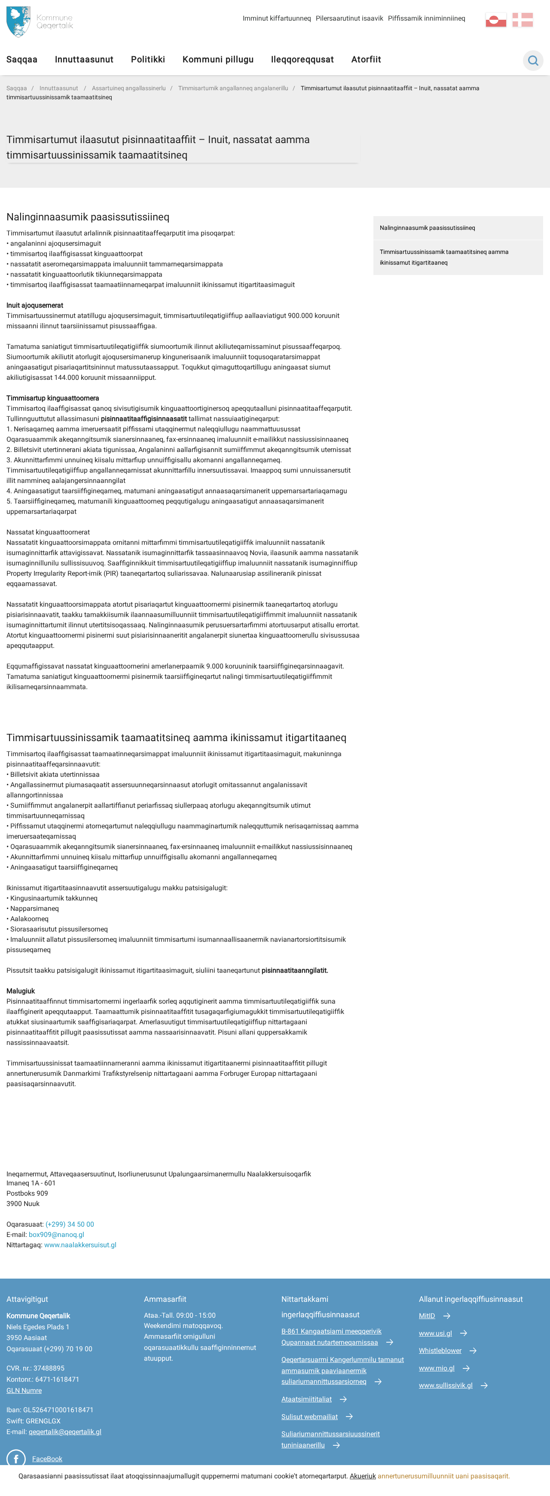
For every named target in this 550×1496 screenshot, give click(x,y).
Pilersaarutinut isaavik (349, 18)
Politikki (148, 59)
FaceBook (47, 1459)
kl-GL (496, 20)
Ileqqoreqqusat (302, 59)
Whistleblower (440, 1350)
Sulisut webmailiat (309, 1417)
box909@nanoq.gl (56, 1234)
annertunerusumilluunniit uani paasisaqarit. (445, 1476)
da (523, 20)
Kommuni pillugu (218, 59)
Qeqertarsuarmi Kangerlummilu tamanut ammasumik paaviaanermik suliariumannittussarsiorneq (342, 1371)
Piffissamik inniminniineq (426, 18)
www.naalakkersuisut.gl (80, 1245)
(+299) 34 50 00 (70, 1224)
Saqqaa (22, 59)
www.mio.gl (437, 1368)
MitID (427, 1316)
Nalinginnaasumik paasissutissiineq (427, 227)
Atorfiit (366, 59)
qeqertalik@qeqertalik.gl (65, 1432)
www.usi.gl (435, 1333)
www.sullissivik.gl (446, 1385)
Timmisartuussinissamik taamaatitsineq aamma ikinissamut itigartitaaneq (444, 257)
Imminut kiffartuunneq (277, 18)
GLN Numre (24, 1390)
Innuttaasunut (84, 59)
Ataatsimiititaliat (306, 1399)
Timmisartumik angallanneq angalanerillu (233, 88)
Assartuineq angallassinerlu (129, 88)
